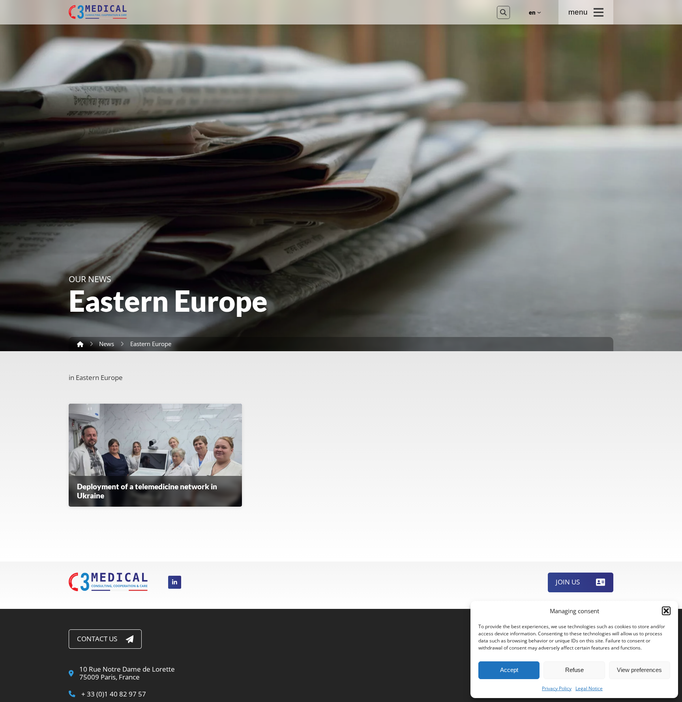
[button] (666, 611)
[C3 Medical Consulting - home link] (276, 12)
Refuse (574, 669)
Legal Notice (589, 688)
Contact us (97, 638)
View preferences (639, 669)
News (106, 344)
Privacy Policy (556, 688)
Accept (509, 669)
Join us (568, 581)
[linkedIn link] (174, 582)
